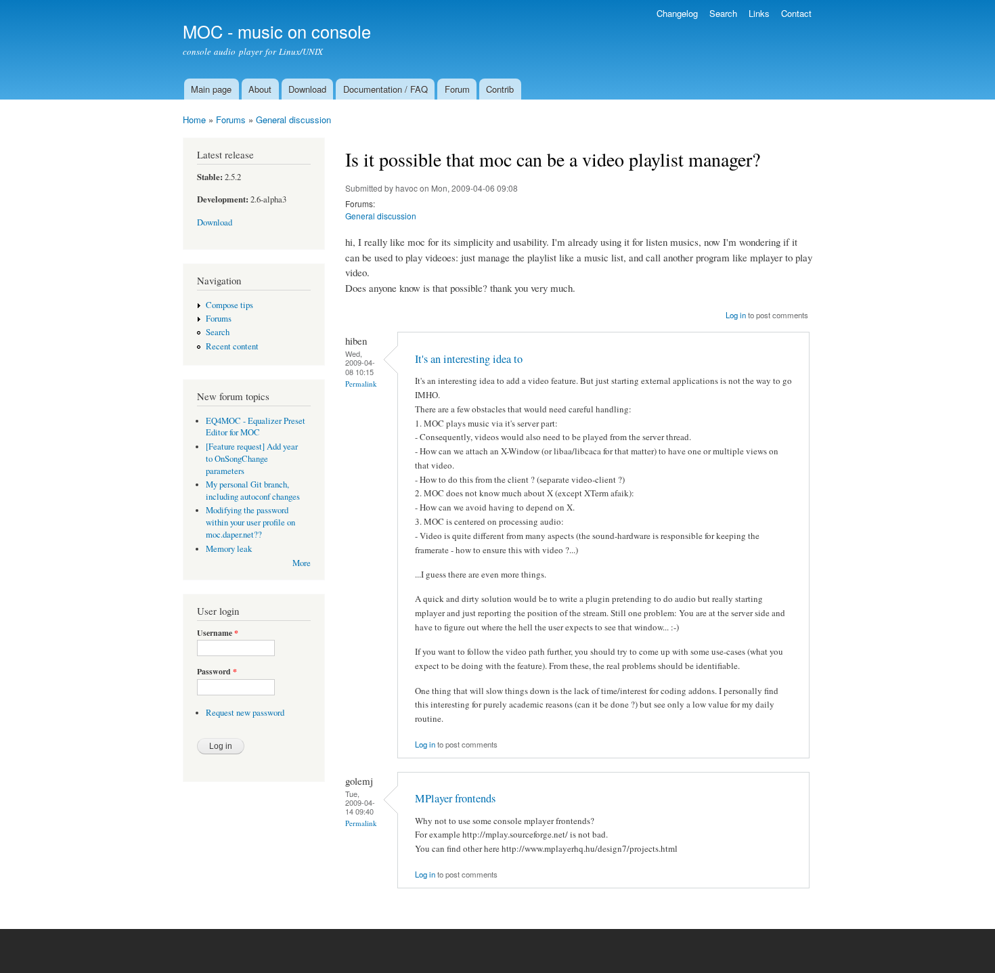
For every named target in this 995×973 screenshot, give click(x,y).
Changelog (677, 13)
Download (307, 89)
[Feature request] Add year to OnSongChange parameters (252, 459)
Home (194, 119)
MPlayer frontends (455, 798)
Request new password (245, 712)
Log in (736, 314)
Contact (796, 13)
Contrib (500, 89)
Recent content (232, 346)
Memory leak (229, 549)
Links (759, 13)
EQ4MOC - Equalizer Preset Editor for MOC (255, 427)
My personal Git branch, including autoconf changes (253, 490)
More (301, 563)
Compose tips (229, 305)
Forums (231, 119)
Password (217, 671)
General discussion (293, 119)
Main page (211, 89)
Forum (457, 89)
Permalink (361, 384)
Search (723, 13)
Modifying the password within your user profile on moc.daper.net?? (250, 522)
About (259, 89)
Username (217, 633)
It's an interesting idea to (469, 358)
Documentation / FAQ (385, 89)
